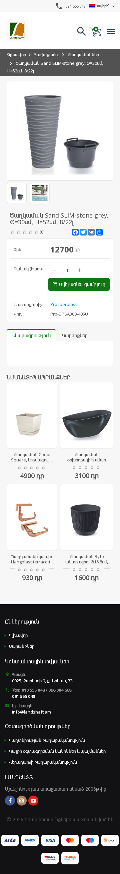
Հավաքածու (46, 54)
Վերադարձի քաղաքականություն (43, 762)
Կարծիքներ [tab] (75, 335)
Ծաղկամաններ (83, 54)
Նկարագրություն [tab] (31, 335)
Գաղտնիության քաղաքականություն (47, 740)
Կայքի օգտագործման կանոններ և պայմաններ (57, 751)
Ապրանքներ (21, 646)
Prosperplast (63, 304)
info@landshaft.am (31, 712)
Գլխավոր (16, 54)
